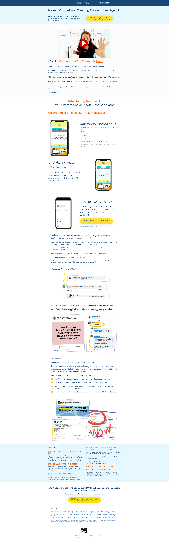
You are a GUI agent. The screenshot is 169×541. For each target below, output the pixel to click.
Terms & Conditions (83, 537)
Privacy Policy (76, 537)
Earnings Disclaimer (92, 537)
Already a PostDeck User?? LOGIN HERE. (91, 226)
